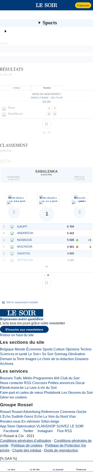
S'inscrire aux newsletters (24, 329)
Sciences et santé (13, 354)
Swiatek (23, 253)
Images (31, 359)
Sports (50, 22)
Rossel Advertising (26, 412)
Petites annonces (61, 383)
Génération (76, 354)
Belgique (7, 349)
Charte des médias (26, 450)
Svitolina (25, 260)
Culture (59, 349)
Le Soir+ (34, 354)
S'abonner (83, 5)
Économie (34, 349)
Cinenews (67, 412)
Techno (85, 349)
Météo (27, 378)
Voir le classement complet (22, 302)
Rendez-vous (10, 421)
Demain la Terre (12, 359)
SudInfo (17, 416)
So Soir (47, 354)
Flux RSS (64, 431)
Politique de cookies (26, 445)
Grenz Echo (33, 416)
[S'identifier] (71, 5)
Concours (39, 383)
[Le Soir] (46, 5)
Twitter (27, 431)
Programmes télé (46, 378)
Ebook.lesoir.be (12, 387)
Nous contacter (11, 383)
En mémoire (30, 421)
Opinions (72, 349)
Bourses (6, 378)
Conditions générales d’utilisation (25, 440)
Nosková (24, 240)
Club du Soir (70, 378)
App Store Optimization (17, 426)
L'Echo (5, 416)
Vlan (72, 416)
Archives (6, 364)
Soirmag (60, 354)
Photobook (52, 392)
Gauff (22, 226)
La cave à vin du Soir (41, 387)
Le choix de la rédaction (55, 359)
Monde (20, 349)
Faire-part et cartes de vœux (21, 392)
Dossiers (81, 359)
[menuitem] (11, 466)
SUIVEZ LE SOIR (70, 426)
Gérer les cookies (13, 397)
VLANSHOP (46, 426)
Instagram (45, 431)
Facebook (11, 431)
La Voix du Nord (55, 416)
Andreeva (25, 233)
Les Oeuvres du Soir (77, 392)
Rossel (5, 412)
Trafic (18, 378)
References (50, 412)
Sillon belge (50, 421)
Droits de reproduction (61, 450)
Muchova (24, 246)
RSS (27, 383)
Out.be (81, 412)
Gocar (80, 383)
